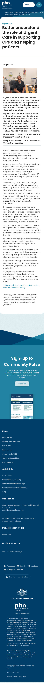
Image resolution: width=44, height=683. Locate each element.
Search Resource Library (11, 479)
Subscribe (22, 383)
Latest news (7, 450)
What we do (7, 437)
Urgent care (7, 24)
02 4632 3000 (7, 508)
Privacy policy (7, 462)
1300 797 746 (7, 534)
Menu (27, 4)
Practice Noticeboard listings (13, 484)
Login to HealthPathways (12, 552)
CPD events (6, 446)
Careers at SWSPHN (9, 454)
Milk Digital (22, 677)
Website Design (12, 677)
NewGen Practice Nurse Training (14, 488)
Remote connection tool (18, 577)
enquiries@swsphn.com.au (13, 510)
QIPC (4, 492)
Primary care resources (11, 441)
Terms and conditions (11, 458)
